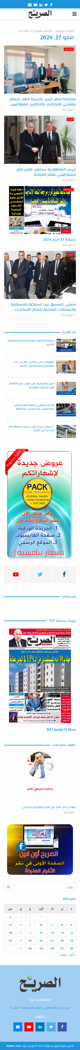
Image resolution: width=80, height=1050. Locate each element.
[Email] (17, 1026)
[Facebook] (62, 1026)
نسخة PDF (68, 189)
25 (10, 940)
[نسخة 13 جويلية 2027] (40, 675)
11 (10, 925)
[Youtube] (28, 1026)
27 (62, 948)
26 (71, 948)
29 (41, 948)
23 (30, 940)
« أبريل (72, 954)
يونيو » (62, 954)
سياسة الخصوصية (31, 1007)
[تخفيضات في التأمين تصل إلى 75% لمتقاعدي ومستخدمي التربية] (66, 366)
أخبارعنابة (69, 49)
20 (62, 940)
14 (52, 932)
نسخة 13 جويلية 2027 (61, 729)
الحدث (70, 119)
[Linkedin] (40, 1026)
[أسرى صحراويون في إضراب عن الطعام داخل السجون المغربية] (66, 388)
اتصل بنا (14, 1007)
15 (41, 932)
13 (62, 932)
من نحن (65, 1007)
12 (71, 932)
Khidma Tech (13, 1045)
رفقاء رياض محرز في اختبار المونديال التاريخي (49, 807)
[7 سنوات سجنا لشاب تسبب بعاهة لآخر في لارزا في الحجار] (66, 431)
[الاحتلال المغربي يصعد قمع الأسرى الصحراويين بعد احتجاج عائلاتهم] (66, 409)
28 (52, 948)
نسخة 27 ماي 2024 (59, 240)
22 (41, 940)
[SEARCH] (8, 887)
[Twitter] (51, 1026)
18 (10, 932)
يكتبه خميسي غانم (40, 788)
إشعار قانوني (51, 1007)
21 (52, 940)
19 (71, 940)
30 (30, 948)
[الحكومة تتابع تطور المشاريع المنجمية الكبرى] (66, 345)
